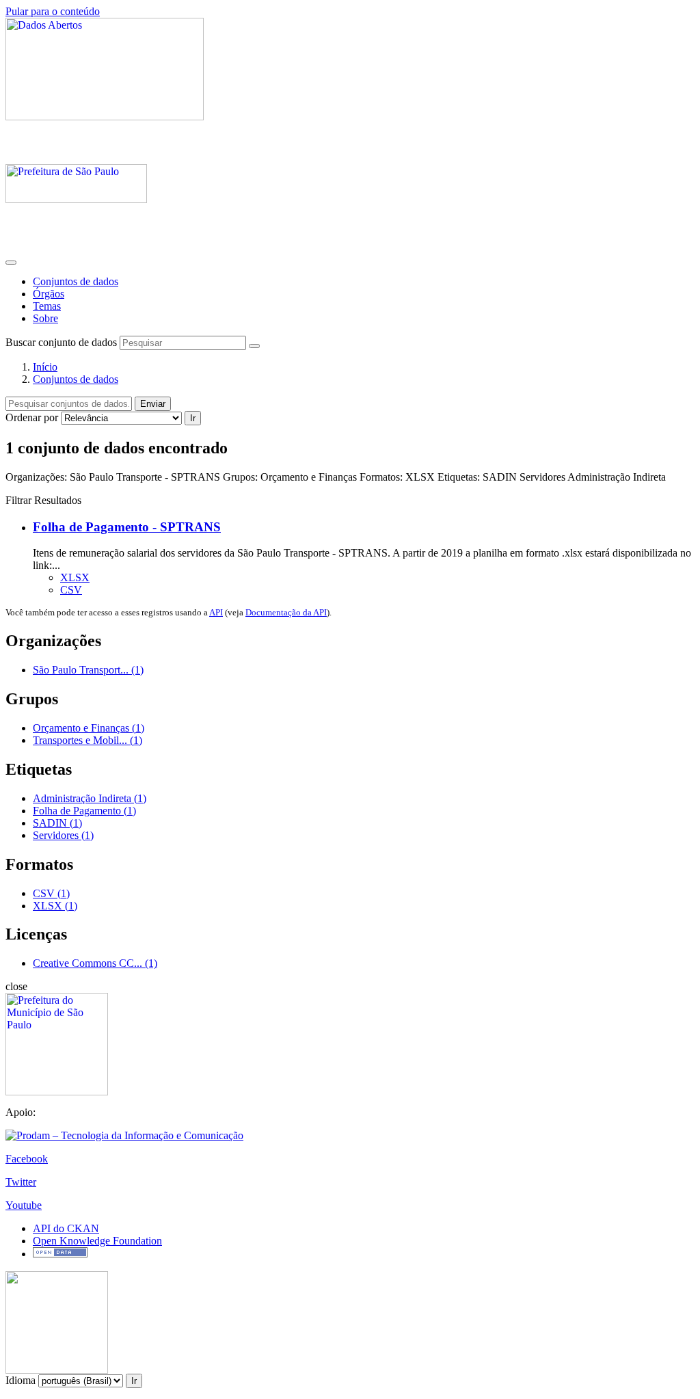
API (216, 612)
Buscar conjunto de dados (61, 342)
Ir (193, 418)
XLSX (75, 577)
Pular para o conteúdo (52, 11)
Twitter (20, 1182)
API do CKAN (66, 1228)
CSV (71, 590)
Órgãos (48, 293)
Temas (47, 306)
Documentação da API (286, 612)
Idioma (20, 1380)
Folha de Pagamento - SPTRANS (127, 527)
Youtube (23, 1205)
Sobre (45, 318)
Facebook (26, 1158)
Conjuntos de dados (75, 281)
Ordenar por (31, 417)
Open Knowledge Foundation (97, 1241)
